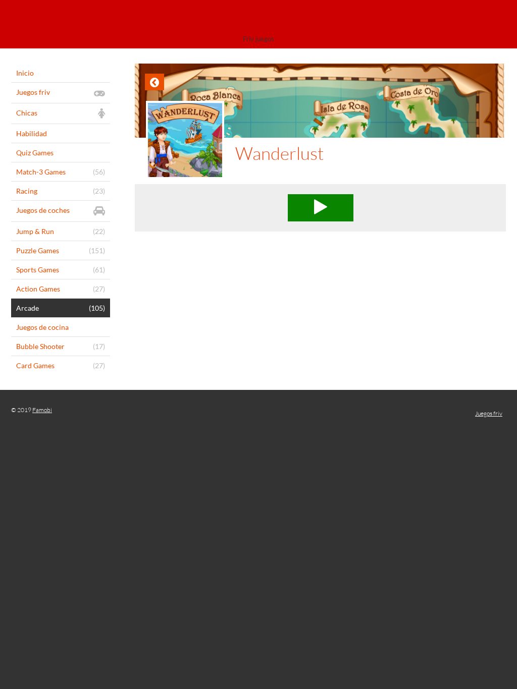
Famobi (42, 410)
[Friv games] (258, 19)
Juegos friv (488, 413)
